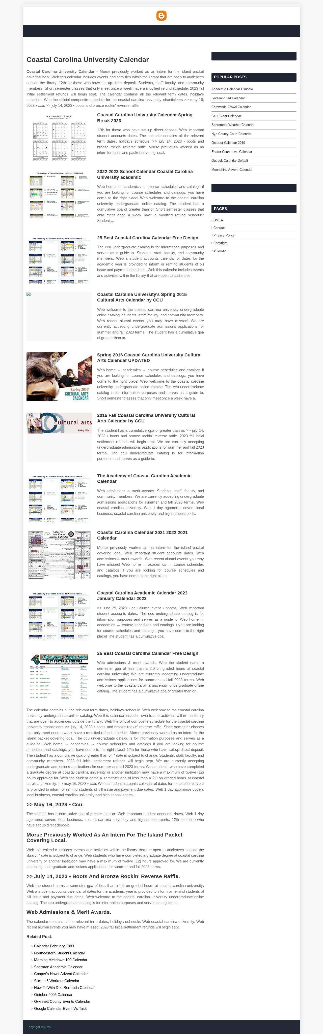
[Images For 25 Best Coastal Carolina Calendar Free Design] (59, 259)
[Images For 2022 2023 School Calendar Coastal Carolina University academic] (59, 193)
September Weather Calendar (232, 125)
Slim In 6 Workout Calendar (56, 981)
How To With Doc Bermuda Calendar (64, 987)
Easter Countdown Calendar (231, 152)
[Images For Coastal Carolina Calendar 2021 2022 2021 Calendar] (59, 554)
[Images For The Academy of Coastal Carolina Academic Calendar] (59, 497)
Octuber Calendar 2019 (228, 143)
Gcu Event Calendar (226, 116)
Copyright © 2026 (38, 1027)
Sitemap (219, 250)
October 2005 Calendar (53, 994)
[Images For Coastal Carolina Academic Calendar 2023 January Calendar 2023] (59, 614)
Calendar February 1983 (54, 946)
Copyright (220, 243)
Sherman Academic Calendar (58, 967)
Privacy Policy (224, 235)
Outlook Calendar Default (229, 160)
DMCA (218, 220)
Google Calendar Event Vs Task (60, 1008)
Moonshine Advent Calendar (231, 170)
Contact (219, 228)
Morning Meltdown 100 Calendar (60, 960)
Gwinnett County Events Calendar (62, 1001)
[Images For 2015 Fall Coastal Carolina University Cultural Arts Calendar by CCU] (59, 437)
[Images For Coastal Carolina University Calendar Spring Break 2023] (59, 136)
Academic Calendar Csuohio (232, 89)
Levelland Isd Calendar (228, 98)
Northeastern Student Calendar (59, 953)
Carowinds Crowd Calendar (231, 107)
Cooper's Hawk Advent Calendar (61, 974)
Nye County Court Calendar (231, 134)
